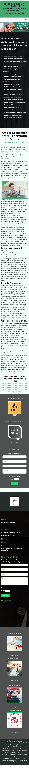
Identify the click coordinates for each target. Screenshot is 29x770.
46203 (9, 383)
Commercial (20, 752)
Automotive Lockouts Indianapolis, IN (15, 112)
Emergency (13, 754)
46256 (22, 390)
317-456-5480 (18, 13)
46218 (6, 385)
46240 (9, 390)
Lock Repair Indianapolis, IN (12, 74)
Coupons (19, 754)
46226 (2, 388)
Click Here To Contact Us (14, 422)
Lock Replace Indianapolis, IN (12, 97)
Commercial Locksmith (14, 658)
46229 (12, 388)
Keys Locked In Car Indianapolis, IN (14, 115)
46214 (22, 383)
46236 (26, 388)
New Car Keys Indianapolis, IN (12, 107)
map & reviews (18, 745)
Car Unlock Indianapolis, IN (12, 110)
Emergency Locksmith (14, 710)
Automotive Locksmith (14, 685)
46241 (12, 390)
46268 (12, 392)
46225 (26, 385)
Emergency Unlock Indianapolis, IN (14, 105)
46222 (19, 385)
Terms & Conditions (8, 758)
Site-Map (23, 758)
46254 (19, 390)
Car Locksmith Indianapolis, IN (13, 117)
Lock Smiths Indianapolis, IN (12, 87)
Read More (14, 655)
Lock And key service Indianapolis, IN (14, 102)
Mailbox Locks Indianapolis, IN (12, 84)
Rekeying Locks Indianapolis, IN (13, 94)
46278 (16, 392)
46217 (2, 385)
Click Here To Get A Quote (14, 398)
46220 (12, 385)
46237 (2, 390)
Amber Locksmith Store (8, 147)
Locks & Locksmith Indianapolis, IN (14, 56)
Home (6, 752)
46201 (2, 383)
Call (15, 767)
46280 (19, 392)
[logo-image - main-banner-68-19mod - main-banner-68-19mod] (14, 27)
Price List (17, 758)
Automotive (5, 754)
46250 (16, 390)
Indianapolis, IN (10, 142)
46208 (19, 383)
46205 (16, 383)
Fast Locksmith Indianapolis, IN (13, 66)
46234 (19, 388)
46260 (9, 392)
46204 (12, 383)
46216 (26, 383)
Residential (13, 752)
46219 (9, 385)
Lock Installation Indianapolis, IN (13, 76)
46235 (22, 388)
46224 (22, 385)
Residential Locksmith (14, 633)
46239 (6, 390)
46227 (6, 388)
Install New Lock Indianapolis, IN (13, 99)
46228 (9, 388)
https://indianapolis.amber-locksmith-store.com (14, 748)
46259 (26, 390)
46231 (16, 388)
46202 (6, 383)
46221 (16, 385)
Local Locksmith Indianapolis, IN (13, 58)
